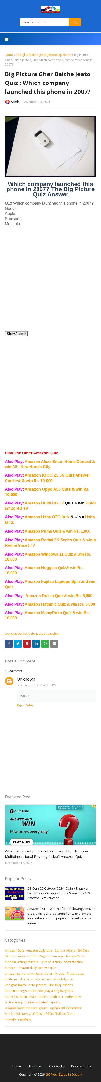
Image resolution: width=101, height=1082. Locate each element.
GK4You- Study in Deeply (63, 1074)
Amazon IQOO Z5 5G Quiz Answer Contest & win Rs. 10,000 (47, 478)
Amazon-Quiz (14, 950)
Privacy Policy (81, 1066)
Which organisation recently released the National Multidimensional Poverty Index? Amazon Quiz (46, 854)
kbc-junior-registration (20, 991)
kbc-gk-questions (61, 985)
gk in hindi (26, 979)
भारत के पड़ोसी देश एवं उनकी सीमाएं (23, 1014)
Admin (15, 102)
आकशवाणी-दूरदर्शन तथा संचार (21, 1008)
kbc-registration (16, 997)
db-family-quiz (54, 973)
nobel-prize (73, 997)
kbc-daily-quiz (63, 979)
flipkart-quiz (75, 973)
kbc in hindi (43, 979)
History (10, 956)
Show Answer (16, 334)
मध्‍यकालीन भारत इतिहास (18, 1020)
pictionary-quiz (15, 1002)
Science (10, 968)
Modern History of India (21, 962)
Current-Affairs (65, 950)
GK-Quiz (83, 950)
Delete (29, 705)
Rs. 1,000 (82, 531)
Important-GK (26, 956)
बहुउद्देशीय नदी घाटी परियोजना (66, 1008)
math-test (56, 997)
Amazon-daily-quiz (39, 950)
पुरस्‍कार (43, 1008)
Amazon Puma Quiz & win (49, 531)
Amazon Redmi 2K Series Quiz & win (59, 540)
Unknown (26, 679)
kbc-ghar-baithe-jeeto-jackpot (25, 985)
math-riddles (38, 997)
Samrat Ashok (73, 962)
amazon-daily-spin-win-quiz (37, 968)
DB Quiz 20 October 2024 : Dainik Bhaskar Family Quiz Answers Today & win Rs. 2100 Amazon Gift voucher (58, 893)
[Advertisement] (50, 280)
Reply (20, 705)
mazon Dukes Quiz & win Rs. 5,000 (60, 596)
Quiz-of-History (51, 962)
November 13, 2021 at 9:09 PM (36, 685)
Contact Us (57, 1066)
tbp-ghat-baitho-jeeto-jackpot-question (43, 55)
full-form (11, 979)
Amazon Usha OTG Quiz (55, 517)
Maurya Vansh (76, 956)
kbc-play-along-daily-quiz (56, 991)
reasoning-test (38, 1002)
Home (9, 55)
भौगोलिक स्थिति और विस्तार (59, 1014)
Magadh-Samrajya (51, 956)
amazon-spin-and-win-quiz (23, 973)
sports (55, 1002)
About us (35, 1066)
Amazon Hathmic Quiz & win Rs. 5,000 (60, 604)
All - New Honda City (31, 467)
